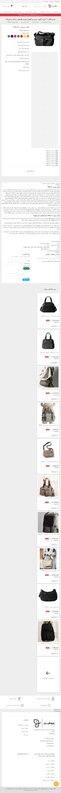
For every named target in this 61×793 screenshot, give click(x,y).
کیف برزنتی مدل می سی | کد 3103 (50, 316)
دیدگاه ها (44, 183)
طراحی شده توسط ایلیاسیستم (30, 790)
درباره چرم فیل (7, 12)
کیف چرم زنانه (35, 22)
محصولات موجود (51, 770)
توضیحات (57, 183)
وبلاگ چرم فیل (17, 12)
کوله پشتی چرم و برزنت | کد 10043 (50, 643)
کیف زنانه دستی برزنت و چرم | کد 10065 (49, 425)
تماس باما (26, 735)
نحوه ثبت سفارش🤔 (23, 725)
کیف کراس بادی (25, 22)
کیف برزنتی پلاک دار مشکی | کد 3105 (49, 352)
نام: (29, 260)
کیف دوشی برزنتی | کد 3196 (52, 607)
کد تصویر (27, 266)
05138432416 (50, 746)
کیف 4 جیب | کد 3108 (53, 498)
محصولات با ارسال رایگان (49, 780)
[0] (11, 6)
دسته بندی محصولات (45, 12)
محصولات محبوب (51, 774)
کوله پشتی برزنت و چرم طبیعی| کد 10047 (48, 534)
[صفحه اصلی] (52, 6)
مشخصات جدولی (51, 183)
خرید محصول (54, 326)
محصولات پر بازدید (50, 767)
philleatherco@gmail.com (47, 741)
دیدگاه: (28, 277)
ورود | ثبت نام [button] (6, 6)
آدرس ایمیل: (27, 263)
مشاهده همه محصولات (48, 678)
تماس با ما (46, 1)
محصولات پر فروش (50, 764)
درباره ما (51, 1)
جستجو (23, 6)
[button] (30, 710)
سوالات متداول (24, 728)
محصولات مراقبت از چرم (31, 12)
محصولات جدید (51, 760)
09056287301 (50, 743)
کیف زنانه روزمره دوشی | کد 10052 (50, 461)
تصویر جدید (26, 268)
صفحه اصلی (57, 1)
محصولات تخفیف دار (50, 777)
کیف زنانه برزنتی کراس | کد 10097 (50, 389)
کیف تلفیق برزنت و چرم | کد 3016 (50, 570)
